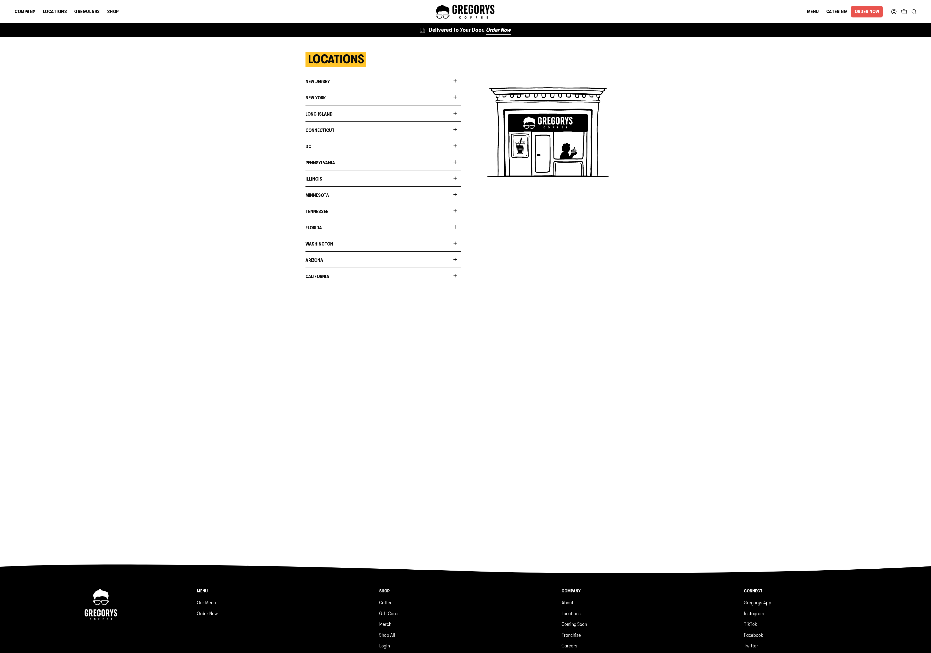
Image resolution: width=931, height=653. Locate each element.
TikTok (750, 624)
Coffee (386, 602)
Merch (385, 624)
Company (571, 591)
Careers (569, 646)
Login (384, 646)
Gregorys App (757, 602)
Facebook (753, 635)
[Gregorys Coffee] (465, 12)
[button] (25, 11)
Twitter (751, 646)
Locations (571, 613)
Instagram (754, 613)
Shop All (387, 635)
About (567, 602)
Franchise (571, 635)
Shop (384, 591)
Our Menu (206, 602)
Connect (753, 591)
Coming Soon (574, 624)
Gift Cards (389, 613)
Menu (202, 591)
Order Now (207, 613)
